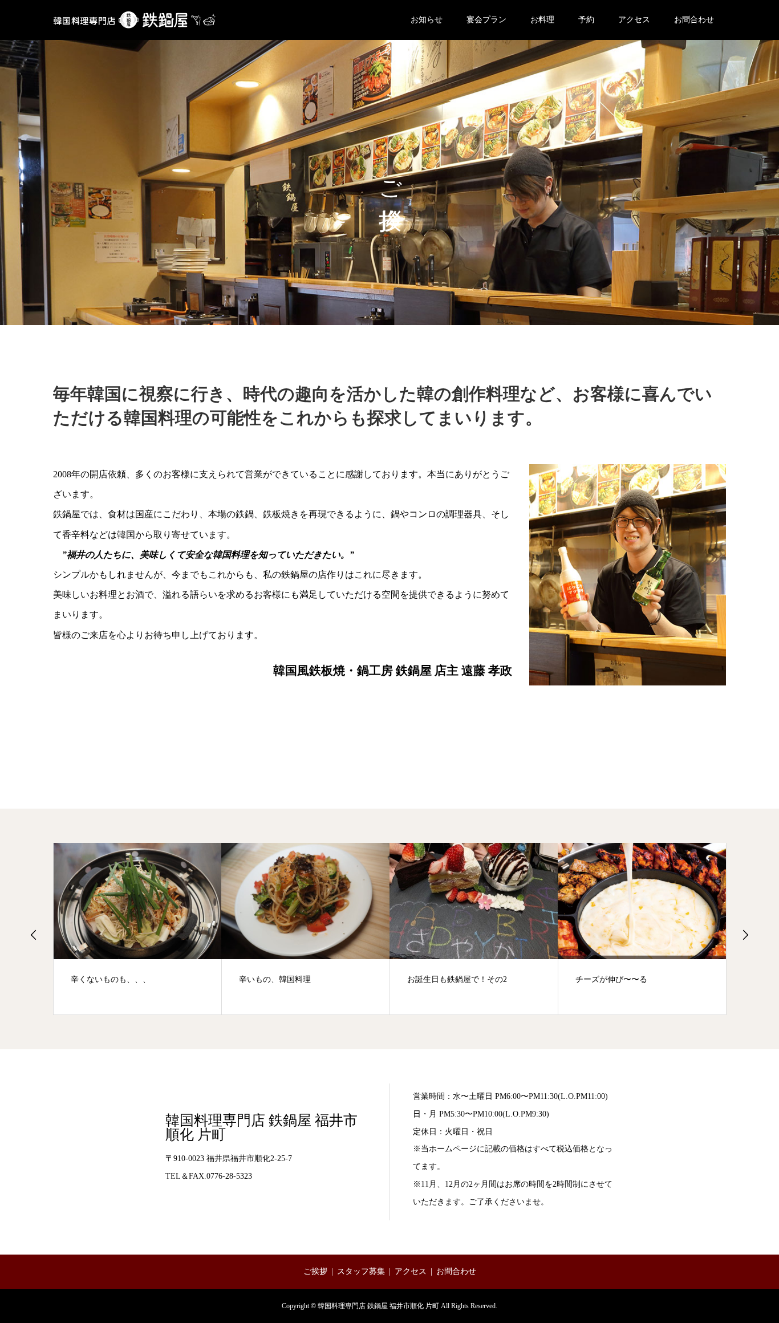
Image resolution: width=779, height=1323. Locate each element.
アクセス (634, 19)
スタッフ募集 (361, 1271)
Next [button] (745, 934)
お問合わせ (694, 19)
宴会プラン (486, 19)
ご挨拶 (315, 1271)
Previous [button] (33, 934)
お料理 (542, 19)
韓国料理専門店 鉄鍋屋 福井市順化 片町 (261, 1127)
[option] (138, 928)
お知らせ (427, 19)
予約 (586, 19)
